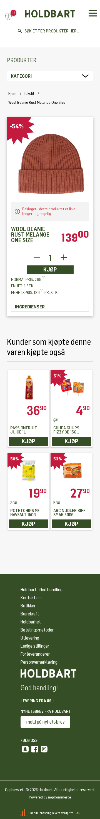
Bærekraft (30, 614)
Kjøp (50, 269)
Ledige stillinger (35, 646)
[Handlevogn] (7, 17)
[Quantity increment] (64, 258)
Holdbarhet (31, 622)
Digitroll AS (72, 813)
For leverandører (35, 654)
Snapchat (25, 749)
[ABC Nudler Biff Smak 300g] (72, 470)
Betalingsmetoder (37, 630)
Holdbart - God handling (41, 589)
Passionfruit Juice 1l (23, 430)
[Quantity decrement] (36, 257)
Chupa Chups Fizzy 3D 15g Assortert (66, 430)
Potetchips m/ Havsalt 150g (24, 513)
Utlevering (30, 638)
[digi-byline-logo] (24, 813)
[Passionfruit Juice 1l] (29, 387)
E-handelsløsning (39, 813)
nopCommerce (59, 797)
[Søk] (19, 31)
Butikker (28, 605)
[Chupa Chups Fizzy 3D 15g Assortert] (72, 387)
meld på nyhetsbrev (45, 722)
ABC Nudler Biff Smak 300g (69, 513)
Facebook (34, 749)
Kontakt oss (31, 597)
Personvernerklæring (39, 662)
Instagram (44, 749)
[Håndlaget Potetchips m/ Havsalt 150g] (29, 470)
